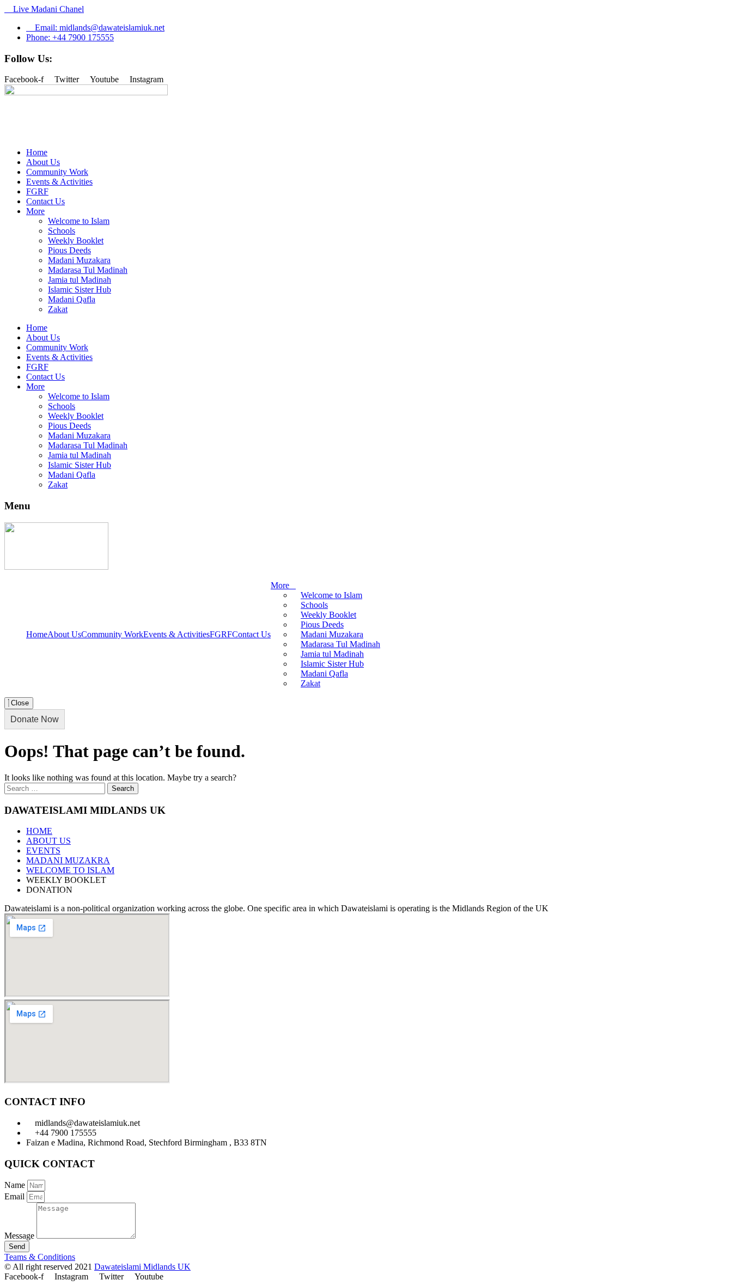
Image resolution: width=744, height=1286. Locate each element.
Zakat (58, 309)
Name (15, 1185)
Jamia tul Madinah (79, 279)
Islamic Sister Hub (79, 289)
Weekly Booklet (75, 240)
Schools (61, 230)
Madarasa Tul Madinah (87, 270)
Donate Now (34, 719)
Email (15, 1196)
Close (19, 703)
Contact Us (45, 201)
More (35, 211)
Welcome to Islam (78, 220)
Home (36, 152)
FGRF (37, 191)
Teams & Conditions (39, 1256)
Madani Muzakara (79, 260)
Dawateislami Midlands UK (142, 1266)
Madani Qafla (71, 299)
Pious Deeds (69, 250)
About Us (43, 162)
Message (20, 1235)
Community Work (57, 171)
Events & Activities (59, 181)
